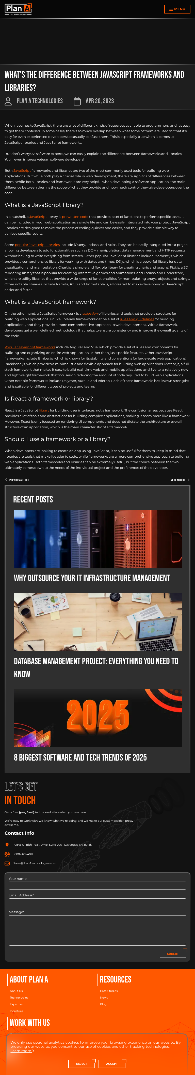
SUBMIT (173, 953)
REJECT (81, 1064)
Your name (18, 879)
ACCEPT (112, 1064)
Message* (16, 912)
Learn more (20, 1051)
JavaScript (22, 170)
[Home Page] (18, 9)
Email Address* (21, 895)
